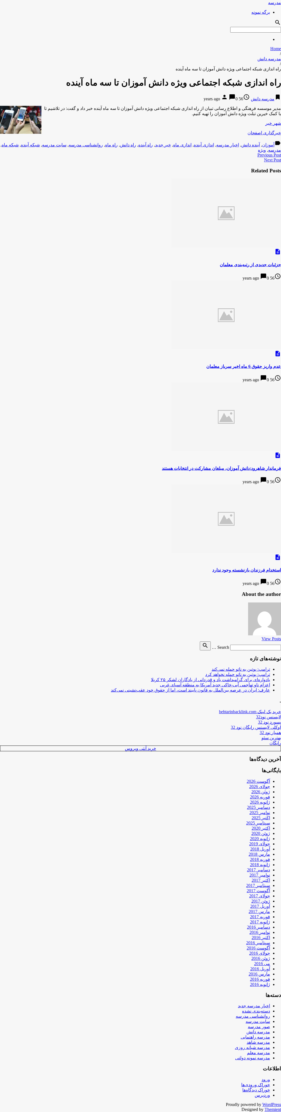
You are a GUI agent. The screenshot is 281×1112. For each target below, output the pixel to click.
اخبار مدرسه (227, 145)
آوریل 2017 (260, 906)
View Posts (271, 638)
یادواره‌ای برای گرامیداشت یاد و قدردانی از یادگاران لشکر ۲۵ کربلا (210, 679)
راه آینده (145, 145)
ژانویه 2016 (260, 984)
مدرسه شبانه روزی (252, 1047)
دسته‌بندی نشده (256, 1011)
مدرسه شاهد (258, 1042)
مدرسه (274, 2)
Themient (273, 1109)
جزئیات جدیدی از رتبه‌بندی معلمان (250, 264)
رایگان (275, 743)
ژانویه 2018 (260, 864)
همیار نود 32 (270, 732)
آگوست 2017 (258, 890)
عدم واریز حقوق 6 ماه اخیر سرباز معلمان (243, 366)
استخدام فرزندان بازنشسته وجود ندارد (246, 570)
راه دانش (128, 145)
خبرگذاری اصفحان (264, 132)
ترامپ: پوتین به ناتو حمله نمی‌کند (241, 669)
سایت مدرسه (54, 145)
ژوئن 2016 (260, 958)
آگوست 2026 (258, 781)
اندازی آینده (204, 145)
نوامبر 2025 (259, 812)
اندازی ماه (182, 145)
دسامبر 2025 (258, 807)
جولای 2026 (259, 786)
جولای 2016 (259, 953)
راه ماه (111, 145)
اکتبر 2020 (261, 828)
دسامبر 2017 (258, 870)
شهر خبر (273, 123)
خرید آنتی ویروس (140, 748)
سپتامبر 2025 (258, 823)
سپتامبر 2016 (258, 942)
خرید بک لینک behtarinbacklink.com (250, 711)
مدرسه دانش (269, 58)
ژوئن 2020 (260, 833)
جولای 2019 (259, 843)
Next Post (272, 160)
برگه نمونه (260, 12)
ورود (266, 1079)
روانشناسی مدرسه (86, 145)
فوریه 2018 (260, 859)
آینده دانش (250, 145)
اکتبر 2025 (261, 817)
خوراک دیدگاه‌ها (256, 1090)
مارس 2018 (259, 854)
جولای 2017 (259, 896)
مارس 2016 (259, 974)
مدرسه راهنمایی (255, 1037)
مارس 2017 (259, 911)
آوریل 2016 (260, 968)
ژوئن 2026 (260, 791)
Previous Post (269, 155)
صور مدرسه (259, 1026)
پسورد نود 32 (269, 722)
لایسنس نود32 (268, 717)
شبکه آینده (30, 145)
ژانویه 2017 (260, 922)
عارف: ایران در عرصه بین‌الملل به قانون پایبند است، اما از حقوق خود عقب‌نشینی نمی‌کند (190, 690)
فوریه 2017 (260, 916)
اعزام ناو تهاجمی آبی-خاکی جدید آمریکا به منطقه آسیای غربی (215, 684)
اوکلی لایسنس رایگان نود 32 (256, 727)
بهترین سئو (271, 737)
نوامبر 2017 (259, 875)
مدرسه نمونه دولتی (252, 1058)
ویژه (262, 150)
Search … (220, 647)
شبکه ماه (10, 145)
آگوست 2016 (258, 948)
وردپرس (262, 1095)
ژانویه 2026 (260, 802)
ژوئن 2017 (260, 901)
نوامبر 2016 (259, 932)
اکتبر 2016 (261, 937)
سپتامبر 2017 (258, 885)
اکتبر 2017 (261, 880)
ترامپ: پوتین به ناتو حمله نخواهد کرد (237, 674)
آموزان (268, 145)
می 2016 (262, 963)
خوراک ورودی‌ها (255, 1084)
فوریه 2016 (260, 979)
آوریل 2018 (260, 849)
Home (275, 48)
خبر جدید (163, 145)
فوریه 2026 (260, 797)
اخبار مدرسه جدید (254, 1005)
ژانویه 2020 (260, 838)
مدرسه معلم (258, 1052)
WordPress (271, 1104)
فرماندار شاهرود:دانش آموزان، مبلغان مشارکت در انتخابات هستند (221, 468)
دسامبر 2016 (258, 927)
